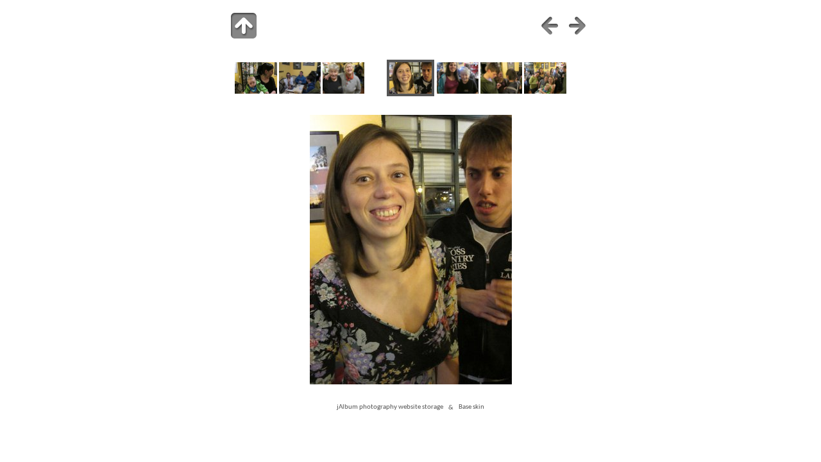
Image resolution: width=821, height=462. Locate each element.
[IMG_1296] (501, 91)
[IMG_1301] (545, 91)
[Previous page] (550, 25)
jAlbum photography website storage (390, 407)
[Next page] (577, 25)
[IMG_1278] (300, 91)
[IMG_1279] (343, 91)
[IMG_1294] (457, 91)
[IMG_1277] (255, 91)
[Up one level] (244, 25)
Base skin (471, 407)
